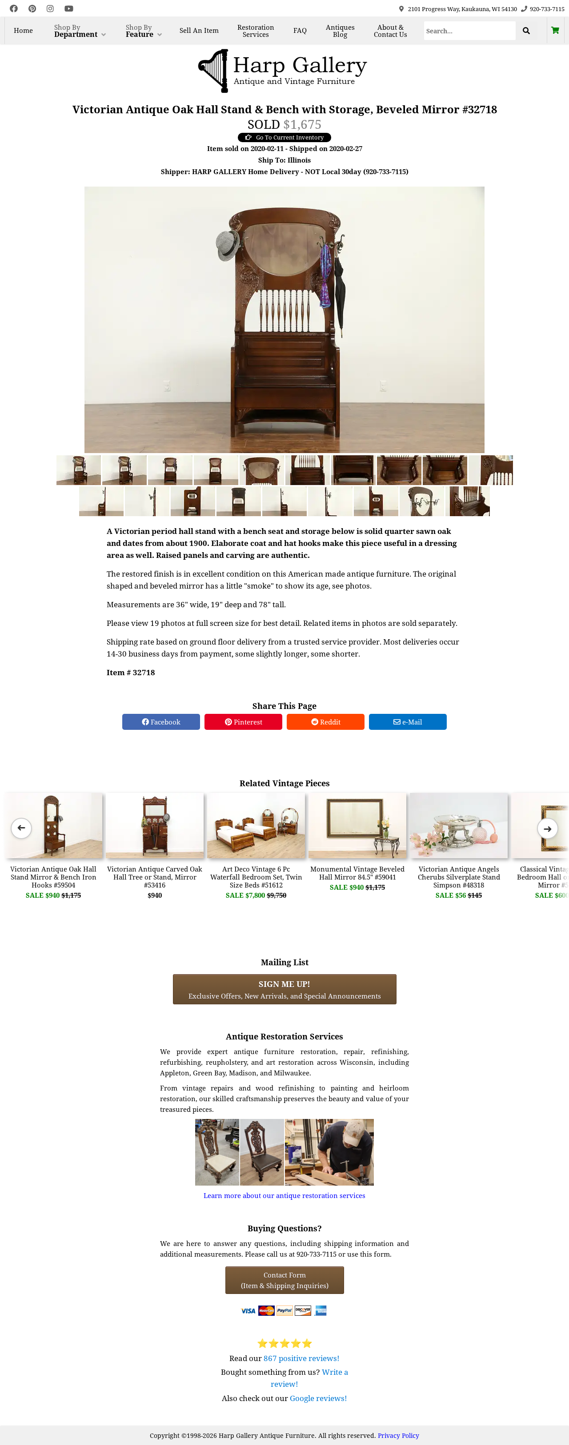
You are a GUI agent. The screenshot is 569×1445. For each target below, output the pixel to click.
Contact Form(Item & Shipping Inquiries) (285, 1280)
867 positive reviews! (302, 1358)
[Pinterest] (32, 8)
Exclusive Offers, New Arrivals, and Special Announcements (284, 989)
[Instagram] (50, 8)
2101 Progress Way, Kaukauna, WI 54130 (462, 9)
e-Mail (411, 721)
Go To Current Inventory (290, 137)
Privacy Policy (398, 1435)
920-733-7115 (547, 9)
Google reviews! (318, 1398)
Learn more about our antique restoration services (284, 1195)
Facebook (164, 721)
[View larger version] (284, 318)
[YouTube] (69, 8)
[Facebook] (13, 8)
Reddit (329, 721)
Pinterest (247, 721)
